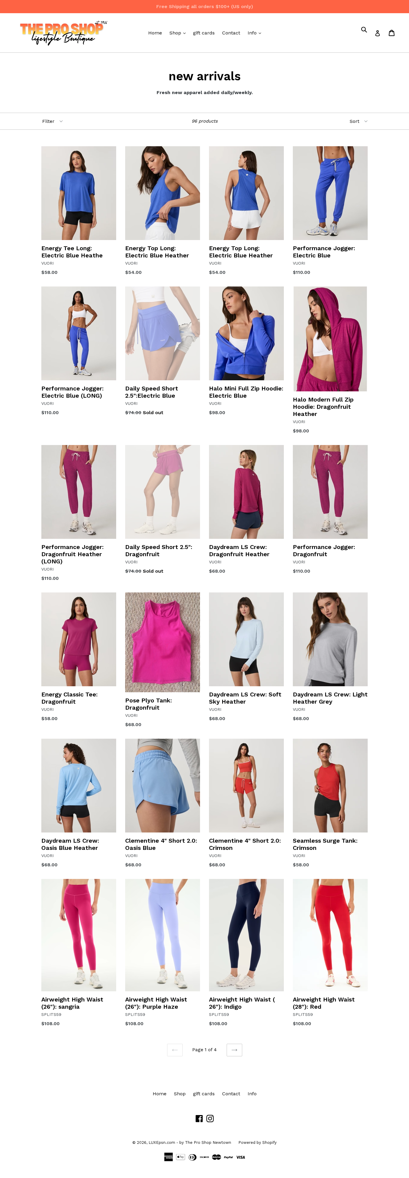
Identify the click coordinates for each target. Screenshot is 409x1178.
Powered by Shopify (257, 1142)
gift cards (204, 33)
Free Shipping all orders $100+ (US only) (204, 6)
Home (155, 33)
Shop (179, 33)
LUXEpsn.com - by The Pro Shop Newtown (190, 1142)
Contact (231, 33)
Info (256, 33)
